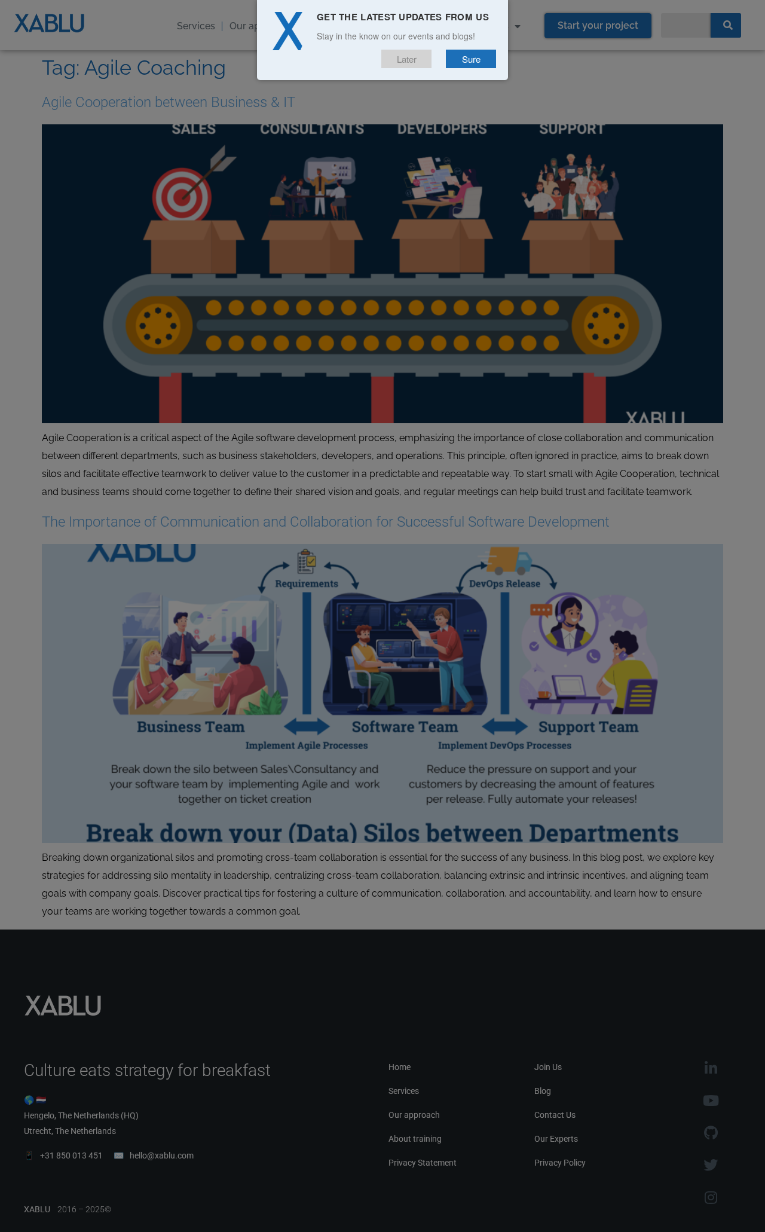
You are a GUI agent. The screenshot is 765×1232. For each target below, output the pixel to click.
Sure (471, 59)
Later (407, 59)
